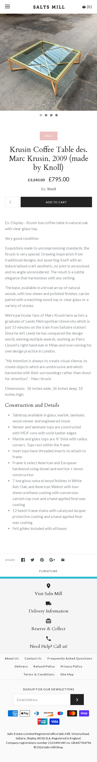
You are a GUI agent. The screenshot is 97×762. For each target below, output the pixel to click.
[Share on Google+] (52, 560)
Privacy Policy (71, 666)
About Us (12, 658)
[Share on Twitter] (32, 560)
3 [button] (50, 115)
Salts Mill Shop (53, 747)
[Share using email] (63, 560)
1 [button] (40, 115)
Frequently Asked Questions (70, 658)
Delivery (21, 666)
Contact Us (33, 658)
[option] (48, 62)
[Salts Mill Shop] (48, 6)
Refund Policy (44, 666)
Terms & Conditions (39, 674)
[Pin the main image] (42, 560)
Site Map (67, 674)
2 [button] (45, 115)
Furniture (48, 571)
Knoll (51, 189)
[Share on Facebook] (23, 560)
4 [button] (56, 115)
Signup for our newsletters (48, 689)
